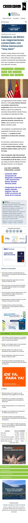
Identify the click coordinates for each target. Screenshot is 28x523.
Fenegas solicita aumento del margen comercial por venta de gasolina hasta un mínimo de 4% (13, 306)
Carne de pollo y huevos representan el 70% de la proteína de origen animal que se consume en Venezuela (14, 294)
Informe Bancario (5, 470)
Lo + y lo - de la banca (7, 473)
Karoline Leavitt (19, 74)
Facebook (20, 222)
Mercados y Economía (7, 68)
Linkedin (5, 505)
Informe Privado (7, 18)
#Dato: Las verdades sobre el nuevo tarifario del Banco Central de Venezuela (14, 345)
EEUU (11, 74)
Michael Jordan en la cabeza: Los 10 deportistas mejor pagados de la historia (13, 350)
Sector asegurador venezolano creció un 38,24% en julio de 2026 (13, 280)
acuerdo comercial (19, 68)
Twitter (15, 222)
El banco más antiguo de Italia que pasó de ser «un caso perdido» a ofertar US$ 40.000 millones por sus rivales (14, 425)
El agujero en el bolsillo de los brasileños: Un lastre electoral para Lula (13, 412)
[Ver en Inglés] (25, 1)
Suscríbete (16, 18)
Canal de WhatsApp (18, 221)
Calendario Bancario (6, 477)
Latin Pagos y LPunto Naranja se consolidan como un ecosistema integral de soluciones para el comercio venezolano (14, 339)
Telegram (4, 222)
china (10, 71)
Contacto (22, 18)
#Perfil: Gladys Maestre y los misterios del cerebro (13, 406)
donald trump (5, 74)
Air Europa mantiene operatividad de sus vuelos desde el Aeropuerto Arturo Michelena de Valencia (14, 274)
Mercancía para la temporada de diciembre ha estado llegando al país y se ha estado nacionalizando (13, 287)
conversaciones (17, 71)
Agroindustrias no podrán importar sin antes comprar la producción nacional (14, 300)
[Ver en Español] (26, 1)
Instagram (10, 222)
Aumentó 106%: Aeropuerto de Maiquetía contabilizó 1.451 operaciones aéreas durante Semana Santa (13, 178)
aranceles (4, 71)
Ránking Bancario (5, 466)
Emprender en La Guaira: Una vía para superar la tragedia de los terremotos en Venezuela (13, 400)
